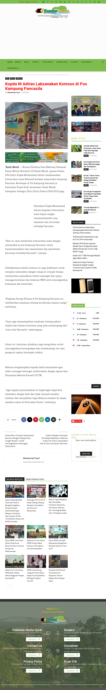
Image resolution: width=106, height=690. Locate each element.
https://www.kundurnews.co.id (33, 462)
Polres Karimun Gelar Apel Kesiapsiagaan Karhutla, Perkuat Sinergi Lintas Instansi (86, 230)
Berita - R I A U (78, 138)
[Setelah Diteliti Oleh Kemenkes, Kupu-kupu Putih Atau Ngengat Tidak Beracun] (76, 148)
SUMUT (35, 62)
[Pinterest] (69, 2)
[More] (59, 419)
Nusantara (47, 62)
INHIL (19, 75)
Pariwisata (12, 68)
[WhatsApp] (41, 419)
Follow (96, 318)
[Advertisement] (53, 40)
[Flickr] (52, 2)
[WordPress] (95, 2)
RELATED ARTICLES (15, 479)
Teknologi (61, 62)
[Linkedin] (65, 2)
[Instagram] (60, 2)
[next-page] (11, 586)
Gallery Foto (32, 537)
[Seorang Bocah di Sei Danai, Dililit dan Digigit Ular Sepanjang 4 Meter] (76, 164)
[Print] (53, 419)
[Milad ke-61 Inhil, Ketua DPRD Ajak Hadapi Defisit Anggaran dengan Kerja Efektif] (14, 561)
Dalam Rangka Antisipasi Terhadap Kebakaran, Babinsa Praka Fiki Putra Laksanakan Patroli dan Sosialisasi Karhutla (54, 439)
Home (10, 62)
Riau (26, 62)
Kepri (17, 62)
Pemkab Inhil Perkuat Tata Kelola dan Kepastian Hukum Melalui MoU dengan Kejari (57, 575)
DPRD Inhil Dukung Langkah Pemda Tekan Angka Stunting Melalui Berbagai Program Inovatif (36, 575)
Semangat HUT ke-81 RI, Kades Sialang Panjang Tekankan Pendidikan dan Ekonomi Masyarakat (36, 505)
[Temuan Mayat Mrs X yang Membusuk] (76, 210)
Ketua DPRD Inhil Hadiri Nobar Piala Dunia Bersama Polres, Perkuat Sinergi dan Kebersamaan (14, 545)
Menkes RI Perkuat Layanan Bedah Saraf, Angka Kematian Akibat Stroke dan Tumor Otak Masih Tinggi (85, 247)
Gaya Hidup (86, 62)
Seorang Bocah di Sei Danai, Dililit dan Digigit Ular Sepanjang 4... (92, 164)
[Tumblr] (86, 2)
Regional (19, 78)
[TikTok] (82, 2)
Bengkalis (9, 496)
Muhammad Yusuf (13, 92)
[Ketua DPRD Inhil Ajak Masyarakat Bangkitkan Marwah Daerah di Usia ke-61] (58, 531)
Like (97, 313)
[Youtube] (99, 2)
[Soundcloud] (78, 2)
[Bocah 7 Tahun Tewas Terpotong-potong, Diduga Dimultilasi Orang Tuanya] (76, 178)
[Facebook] (48, 2)
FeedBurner (91, 457)
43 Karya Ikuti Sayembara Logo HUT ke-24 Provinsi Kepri (85, 238)
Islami (74, 62)
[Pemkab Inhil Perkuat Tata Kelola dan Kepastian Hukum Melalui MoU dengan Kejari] (58, 561)
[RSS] (73, 2)
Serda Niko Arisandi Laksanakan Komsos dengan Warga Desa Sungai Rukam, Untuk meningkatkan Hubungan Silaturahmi (19, 440)
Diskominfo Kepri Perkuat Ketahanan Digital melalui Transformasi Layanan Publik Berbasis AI (85, 266)
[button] (103, 62)
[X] (90, 2)
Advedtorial (31, 496)
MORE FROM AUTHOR (35, 479)
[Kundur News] (53, 12)
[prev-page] (6, 586)
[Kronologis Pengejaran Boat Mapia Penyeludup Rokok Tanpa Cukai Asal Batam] (76, 194)
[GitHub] (56, 2)
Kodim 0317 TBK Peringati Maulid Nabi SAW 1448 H (86, 257)
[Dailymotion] (43, 2)
